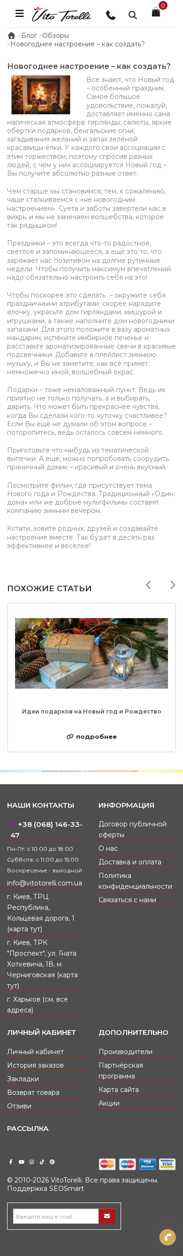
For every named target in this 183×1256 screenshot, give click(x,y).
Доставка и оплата (130, 862)
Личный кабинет (35, 1052)
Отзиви (19, 1106)
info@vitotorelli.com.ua (44, 883)
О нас (108, 848)
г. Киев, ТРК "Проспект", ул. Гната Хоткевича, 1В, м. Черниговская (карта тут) (42, 964)
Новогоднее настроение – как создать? (77, 44)
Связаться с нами (127, 900)
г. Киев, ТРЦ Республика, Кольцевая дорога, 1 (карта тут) (41, 912)
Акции (109, 1103)
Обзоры (55, 35)
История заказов (35, 1065)
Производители (125, 1052)
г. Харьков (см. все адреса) (37, 1004)
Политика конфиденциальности (135, 881)
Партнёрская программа (121, 1070)
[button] (172, 585)
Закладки (23, 1079)
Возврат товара (33, 1092)
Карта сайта (119, 1089)
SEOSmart (66, 1188)
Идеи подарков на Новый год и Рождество (91, 711)
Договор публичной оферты (133, 829)
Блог (29, 35)
